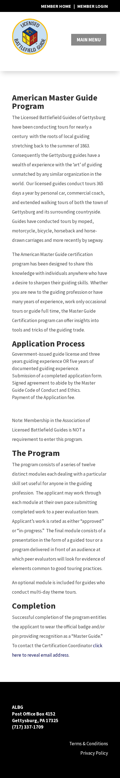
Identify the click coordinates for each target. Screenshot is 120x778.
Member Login (92, 6)
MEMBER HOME (56, 6)
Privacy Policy (94, 753)
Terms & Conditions (88, 744)
